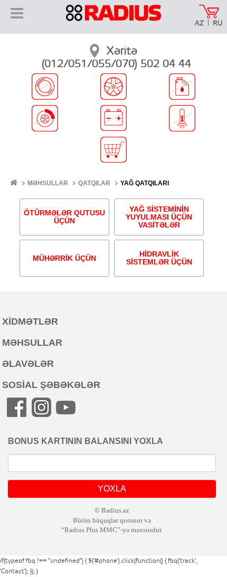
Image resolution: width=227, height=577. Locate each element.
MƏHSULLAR (47, 183)
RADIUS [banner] (113, 20)
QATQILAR (94, 183)
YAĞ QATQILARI (144, 183)
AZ (199, 23)
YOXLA (112, 488)
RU (218, 23)
